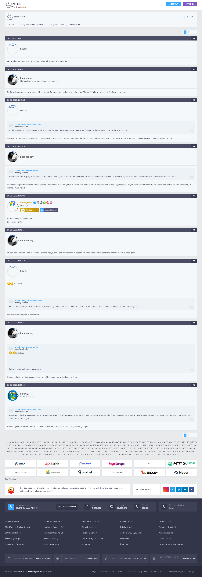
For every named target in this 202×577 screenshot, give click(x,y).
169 (121, 448)
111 (108, 445)
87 (34, 445)
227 (140, 451)
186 (179, 448)
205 (59, 451)
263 (103, 454)
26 (61, 442)
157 (78, 448)
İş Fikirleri (124, 544)
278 (159, 454)
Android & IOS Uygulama (130, 533)
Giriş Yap (173, 4)
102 (76, 445)
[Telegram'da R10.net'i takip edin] (179, 489)
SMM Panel (125, 538)
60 (153, 442)
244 (31, 454)
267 (119, 454)
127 (162, 445)
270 (130, 454)
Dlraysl (171, 508)
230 (151, 451)
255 (73, 454)
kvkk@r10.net (92, 558)
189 (190, 448)
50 (126, 442)
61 (156, 442)
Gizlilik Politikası (107, 571)
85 (29, 445)
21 (48, 442)
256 (77, 454)
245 (35, 454)
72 (185, 442)
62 (159, 442)
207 (67, 451)
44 (110, 442)
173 (134, 448)
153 (64, 448)
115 (121, 445)
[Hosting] (20, 463)
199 (36, 451)
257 (81, 454)
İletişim (192, 571)
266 (115, 454)
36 (88, 442)
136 (194, 445)
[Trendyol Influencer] (149, 472)
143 (29, 448)
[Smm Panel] (52, 463)
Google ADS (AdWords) (15, 544)
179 (155, 448)
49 (124, 442)
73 (188, 442)
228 (144, 451)
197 (29, 451)
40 (99, 442)
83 (23, 445)
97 (61, 445)
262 (100, 454)
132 (179, 445)
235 (170, 451)
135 (190, 445)
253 (65, 454)
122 (144, 445)
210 (78, 451)
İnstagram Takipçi (166, 521)
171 (128, 448)
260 (92, 454)
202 (47, 451)
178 (151, 448)
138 (11, 448)
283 (178, 454)
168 (117, 448)
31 (75, 442)
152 (61, 448)
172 (131, 448)
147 (43, 448)
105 (87, 445)
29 (69, 442)
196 (26, 451)
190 (193, 448)
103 (80, 445)
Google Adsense (12, 521)
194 (18, 451)
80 (15, 445)
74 (191, 442)
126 (158, 445)
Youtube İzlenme (166, 533)
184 (172, 448)
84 (26, 445)
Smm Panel (117, 472)
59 (151, 442)
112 (111, 445)
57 (145, 442)
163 (99, 448)
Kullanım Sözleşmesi (176, 571)
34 (83, 442)
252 (61, 454)
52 (132, 442)
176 (144, 448)
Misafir (23, 48)
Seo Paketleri (10, 479)
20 (45, 442)
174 (138, 448)
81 (18, 445)
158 (82, 448)
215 (95, 451)
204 (55, 451)
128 (165, 445)
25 (59, 442)
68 (175, 442)
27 (64, 442)
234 (167, 451)
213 (88, 451)
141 (22, 448)
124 (151, 445)
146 (39, 448)
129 (169, 445)
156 (75, 448)
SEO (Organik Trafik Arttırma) (17, 527)
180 (158, 448)
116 (124, 445)
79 (13, 445)
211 (81, 451)
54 (137, 442)
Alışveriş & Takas (127, 521)
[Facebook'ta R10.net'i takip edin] (191, 489)
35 (86, 442)
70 (180, 442)
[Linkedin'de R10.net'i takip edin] (185, 489)
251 (58, 454)
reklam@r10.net (43, 558)
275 (148, 454)
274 (144, 454)
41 (102, 442)
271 (134, 454)
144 (32, 448)
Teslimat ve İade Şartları (137, 571)
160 (89, 448)
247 (43, 454)
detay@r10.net (188, 558)
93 (50, 445)
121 (141, 445)
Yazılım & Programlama (52, 521)
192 (11, 451)
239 (186, 451)
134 (187, 445)
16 (35, 442)
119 (134, 445)
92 (47, 445)
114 (118, 445)
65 (167, 442)
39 (97, 442)
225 (132, 451)
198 (33, 451)
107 (94, 445)
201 (44, 451)
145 (36, 448)
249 (50, 454)
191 (8, 451)
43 (107, 442)
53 (134, 442)
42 (104, 442)
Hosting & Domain (89, 533)
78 (10, 445)
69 (178, 442)
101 (73, 445)
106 (90, 445)
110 (105, 445)
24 (56, 442)
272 (137, 454)
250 (54, 454)
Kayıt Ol (190, 4)
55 (140, 442)
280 (167, 454)
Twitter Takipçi (165, 538)
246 (39, 454)
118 (131, 445)
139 (15, 448)
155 (71, 448)
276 (152, 454)
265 (111, 454)
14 (30, 442)
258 (84, 454)
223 (125, 451)
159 (85, 448)
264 (107, 454)
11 (23, 442)
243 (27, 454)
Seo (149, 463)
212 (85, 451)
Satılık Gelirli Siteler (51, 544)
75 (193, 442)
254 (69, 454)
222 (121, 451)
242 (23, 454)
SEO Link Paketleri (13, 533)
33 (80, 442)
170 (124, 448)
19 (43, 442)
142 (25, 448)
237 (178, 451)
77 (7, 445)
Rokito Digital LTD (35, 571)
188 (186, 448)
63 (161, 442)
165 (107, 448)
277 (155, 454)
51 (129, 442)
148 (47, 448)
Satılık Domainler (89, 527)
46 (115, 442)
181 (162, 448)
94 (53, 445)
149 (50, 448)
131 (176, 445)
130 (173, 445)
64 (164, 442)
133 (183, 445)
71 (183, 442)
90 (42, 445)
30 (72, 442)
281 (170, 454)
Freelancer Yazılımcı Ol (53, 533)
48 (121, 442)
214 (92, 451)
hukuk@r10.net (140, 558)
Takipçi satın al (20, 472)
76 (196, 442)
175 (141, 448)
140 (18, 448)
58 (148, 442)
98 (64, 445)
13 (28, 442)
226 (136, 451)
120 (137, 445)
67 (172, 442)
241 (193, 451)
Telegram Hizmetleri (167, 527)
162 (96, 448)
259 (88, 454)
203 (51, 451)
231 (155, 451)
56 (143, 442)
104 (83, 445)
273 (141, 454)
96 (58, 445)
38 (94, 442)
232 (159, 451)
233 (163, 451)
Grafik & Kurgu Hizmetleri (92, 538)
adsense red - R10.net (16, 4)
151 (57, 448)
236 (174, 451)
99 (67, 445)
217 (103, 451)
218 (106, 451)
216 (99, 451)
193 (15, 451)
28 (67, 442)
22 (50, 442)
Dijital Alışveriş (126, 527)
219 (110, 451)
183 (169, 448)
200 (40, 451)
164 (103, 448)
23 (53, 442)
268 (122, 454)
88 (37, 445)
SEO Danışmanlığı (12, 538)
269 (126, 454)
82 (20, 445)
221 (117, 451)
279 (163, 454)
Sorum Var (86, 544)
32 (77, 442)
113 (114, 445)
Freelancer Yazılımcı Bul (53, 527)
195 (22, 451)
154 (68, 448)
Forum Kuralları (157, 571)
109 (101, 445)
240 (190, 451)
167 (114, 448)
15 (33, 442)
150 (54, 448)
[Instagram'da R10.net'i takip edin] (166, 489)
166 (110, 448)
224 (129, 451)
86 (31, 445)
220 (113, 451)
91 (45, 445)
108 (97, 445)
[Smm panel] (181, 463)
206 (63, 451)
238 (182, 451)
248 (46, 454)
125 (155, 445)
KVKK (120, 571)
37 (91, 442)
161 (93, 448)
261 (96, 454)
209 (74, 451)
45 (113, 442)
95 (56, 445)
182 (165, 448)
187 (183, 448)
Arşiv (94, 571)
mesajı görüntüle (21, 126)
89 (39, 445)
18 (40, 442)
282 (174, 454)
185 (176, 448)
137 (8, 448)
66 (170, 442)
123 (148, 445)
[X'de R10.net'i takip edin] (172, 489)
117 (127, 445)
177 (148, 448)
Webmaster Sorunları (90, 521)
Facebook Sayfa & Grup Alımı (171, 544)
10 (21, 442)
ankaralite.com (14, 61)
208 (70, 451)
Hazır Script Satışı (50, 538)
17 (38, 442)
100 (69, 445)
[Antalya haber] (52, 472)
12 (25, 442)
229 (148, 451)
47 (118, 442)
